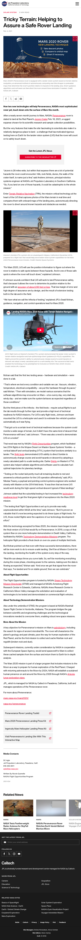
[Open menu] (77, 3)
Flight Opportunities (41, 443)
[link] (40, 57)
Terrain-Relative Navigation (22, 193)
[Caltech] (8, 862)
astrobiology (59, 627)
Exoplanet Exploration (11, 912)
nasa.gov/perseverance (14, 703)
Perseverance (59, 115)
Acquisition (45, 881)
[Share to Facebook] (5, 98)
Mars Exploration (8, 916)
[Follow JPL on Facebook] (4, 853)
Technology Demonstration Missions (40, 536)
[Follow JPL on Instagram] (14, 853)
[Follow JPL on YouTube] (19, 853)
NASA (17, 922)
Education (6, 884)
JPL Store (45, 884)
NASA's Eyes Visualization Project (55, 909)
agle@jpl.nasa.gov (10, 769)
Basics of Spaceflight (10, 902)
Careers (5, 881)
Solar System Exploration (51, 902)
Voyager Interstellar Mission (52, 912)
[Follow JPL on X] (9, 853)
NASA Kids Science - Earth (12, 906)
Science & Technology (11, 887)
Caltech (25, 922)
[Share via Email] (20, 98)
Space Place (46, 906)
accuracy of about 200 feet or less (34, 286)
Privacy (34, 922)
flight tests (19, 454)
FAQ (54, 922)
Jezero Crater (41, 119)
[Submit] (4, 842)
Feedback (62, 922)
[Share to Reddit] (15, 98)
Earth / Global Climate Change (14, 909)
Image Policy (44, 922)
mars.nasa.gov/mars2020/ (16, 698)
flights (54, 461)
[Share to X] (10, 98)
